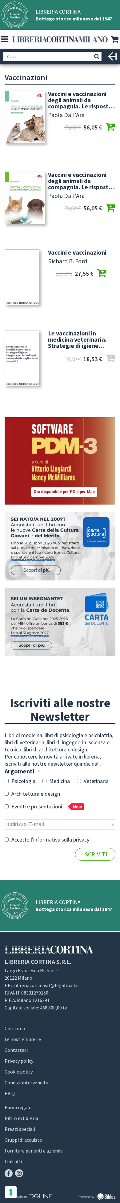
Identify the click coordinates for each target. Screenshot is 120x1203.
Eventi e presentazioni (46, 806)
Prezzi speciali (20, 1129)
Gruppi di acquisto (23, 1140)
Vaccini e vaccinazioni (77, 252)
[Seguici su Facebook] (9, 1173)
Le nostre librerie (23, 1039)
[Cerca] (97, 56)
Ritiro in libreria (21, 1118)
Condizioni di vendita (26, 1082)
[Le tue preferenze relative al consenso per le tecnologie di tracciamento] (11, 1192)
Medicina (59, 781)
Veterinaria (95, 781)
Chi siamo (15, 1028)
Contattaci (16, 1050)
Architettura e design (35, 793)
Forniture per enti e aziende (34, 1151)
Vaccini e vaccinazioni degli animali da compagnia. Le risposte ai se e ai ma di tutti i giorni (80, 100)
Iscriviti (95, 854)
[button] (4, 39)
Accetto (49, 839)
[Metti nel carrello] (110, 127)
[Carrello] (115, 39)
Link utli (13, 1161)
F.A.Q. (10, 1093)
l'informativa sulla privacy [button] (60, 839)
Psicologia (22, 781)
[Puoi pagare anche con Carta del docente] (60, 622)
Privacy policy (19, 1061)
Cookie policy (19, 1072)
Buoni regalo (18, 1107)
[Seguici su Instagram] (19, 1173)
